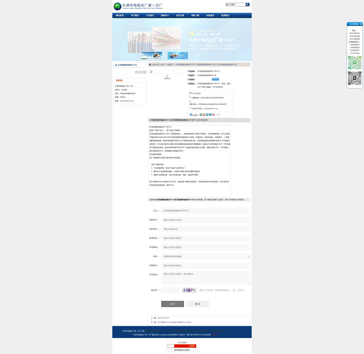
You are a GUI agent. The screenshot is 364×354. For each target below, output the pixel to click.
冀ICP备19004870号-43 (195, 335)
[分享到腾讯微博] (207, 114)
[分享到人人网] (210, 114)
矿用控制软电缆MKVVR (127, 65)
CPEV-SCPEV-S (163, 318)
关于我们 (135, 15)
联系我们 (225, 15)
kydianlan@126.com (127, 101)
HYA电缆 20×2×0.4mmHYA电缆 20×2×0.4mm (174, 322)
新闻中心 (165, 15)
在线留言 (210, 15)
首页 (162, 65)
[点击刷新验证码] (189, 290)
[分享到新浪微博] (203, 114)
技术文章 (180, 15)
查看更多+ (141, 72)
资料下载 (195, 15)
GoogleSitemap (164, 335)
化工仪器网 (182, 343)
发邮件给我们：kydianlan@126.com (205, 109)
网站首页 (120, 15)
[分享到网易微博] (213, 114)
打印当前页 (196, 93)
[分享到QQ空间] (200, 114)
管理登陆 (173, 335)
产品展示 (150, 15)
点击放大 (167, 78)
